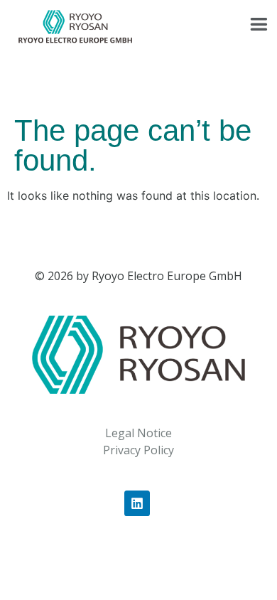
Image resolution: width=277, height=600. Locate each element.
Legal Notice (138, 433)
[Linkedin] (137, 503)
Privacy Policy (138, 450)
